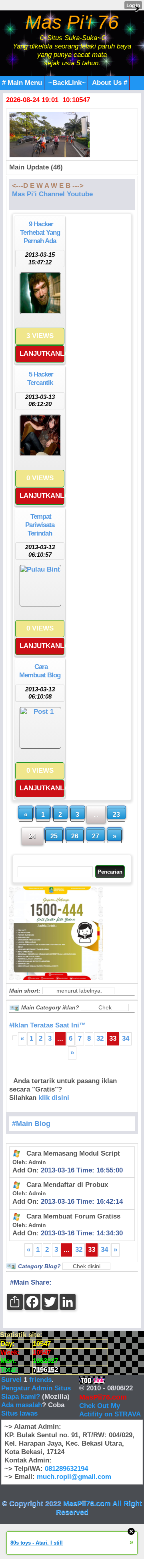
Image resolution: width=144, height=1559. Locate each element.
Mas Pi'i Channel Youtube (52, 194)
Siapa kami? (20, 1396)
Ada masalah (21, 1405)
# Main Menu (22, 83)
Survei (12, 1380)
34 (125, 1038)
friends (40, 1380)
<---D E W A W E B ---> (48, 185)
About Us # (109, 83)
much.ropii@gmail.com (74, 1476)
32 (100, 1038)
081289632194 (66, 1468)
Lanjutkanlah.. (42, 353)
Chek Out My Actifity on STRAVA (110, 1410)
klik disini (53, 1098)
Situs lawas (19, 1413)
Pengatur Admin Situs (36, 1388)
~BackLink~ (67, 83)
